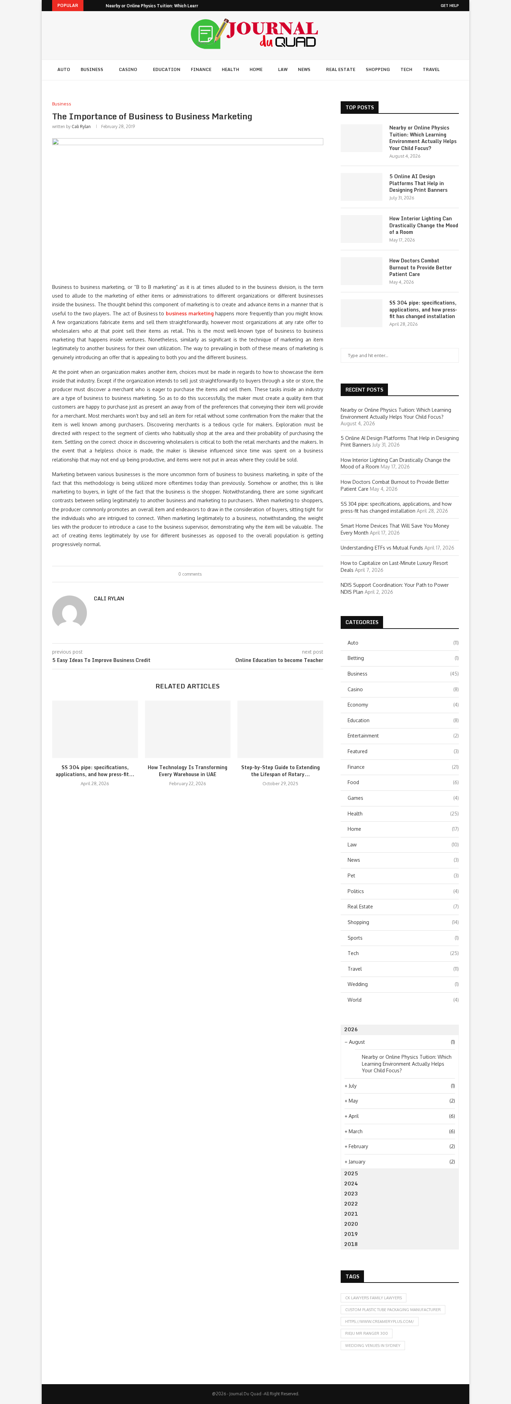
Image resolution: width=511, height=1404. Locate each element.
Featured (403, 751)
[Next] (99, 5)
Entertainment (403, 736)
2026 (351, 1029)
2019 (351, 1234)
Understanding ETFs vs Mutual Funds (382, 548)
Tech (406, 69)
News (304, 69)
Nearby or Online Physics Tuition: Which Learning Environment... (170, 5)
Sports (403, 938)
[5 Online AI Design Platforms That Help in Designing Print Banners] (361, 187)
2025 (351, 1173)
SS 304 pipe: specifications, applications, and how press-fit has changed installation (423, 309)
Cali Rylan (81, 126)
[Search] (455, 70)
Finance (201, 69)
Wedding (403, 984)
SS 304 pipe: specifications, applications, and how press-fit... (95, 770)
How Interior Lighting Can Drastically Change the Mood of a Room (423, 225)
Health (230, 69)
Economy (403, 705)
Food (403, 782)
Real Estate (340, 69)
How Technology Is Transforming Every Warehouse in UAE (187, 770)
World (403, 1000)
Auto (63, 69)
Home (256, 69)
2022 (351, 1204)
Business (92, 69)
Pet (403, 875)
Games (403, 798)
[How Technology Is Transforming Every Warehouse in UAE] (188, 729)
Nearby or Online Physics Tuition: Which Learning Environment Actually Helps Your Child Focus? (422, 137)
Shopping (378, 69)
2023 (351, 1194)
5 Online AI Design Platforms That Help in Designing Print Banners (418, 183)
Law (282, 69)
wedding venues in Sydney (372, 1345)
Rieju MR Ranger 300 (366, 1333)
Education (166, 69)
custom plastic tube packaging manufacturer (393, 1309)
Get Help (450, 5)
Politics (403, 891)
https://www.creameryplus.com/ (379, 1321)
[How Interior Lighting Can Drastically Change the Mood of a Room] (361, 229)
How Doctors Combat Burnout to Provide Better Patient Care (420, 267)
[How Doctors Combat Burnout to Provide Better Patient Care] (361, 271)
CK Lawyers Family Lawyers (373, 1297)
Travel (431, 69)
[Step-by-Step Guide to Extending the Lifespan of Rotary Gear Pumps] (280, 729)
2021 (351, 1214)
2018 (351, 1244)
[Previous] (90, 5)
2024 (351, 1184)
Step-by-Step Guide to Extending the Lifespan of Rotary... (280, 770)
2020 (351, 1224)
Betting (403, 658)
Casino (128, 69)
